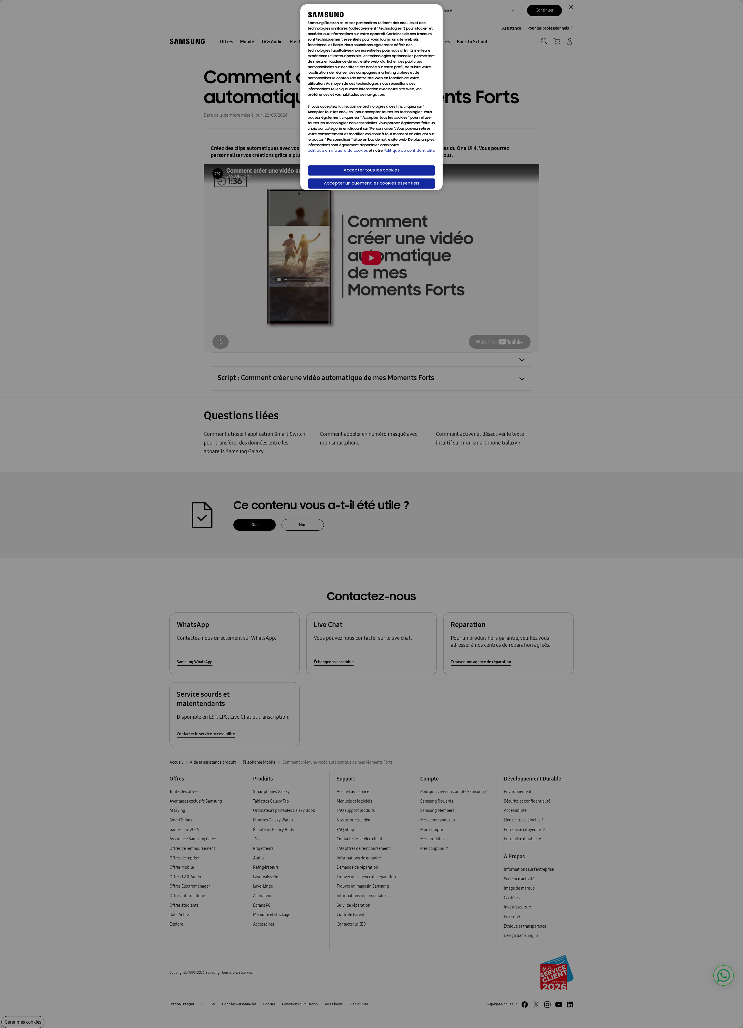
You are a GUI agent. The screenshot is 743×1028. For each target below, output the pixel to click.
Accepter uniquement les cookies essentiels (371, 183)
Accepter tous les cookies (372, 170)
